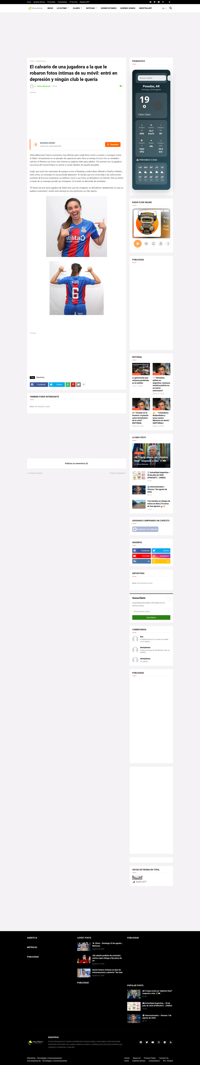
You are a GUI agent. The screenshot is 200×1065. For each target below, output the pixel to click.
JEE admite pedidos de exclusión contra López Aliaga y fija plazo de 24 (107, 958)
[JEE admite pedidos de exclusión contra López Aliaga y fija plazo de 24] (83, 958)
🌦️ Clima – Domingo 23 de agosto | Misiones (107, 944)
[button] (164, 8)
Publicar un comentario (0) (76, 463)
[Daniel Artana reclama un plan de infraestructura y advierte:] (83, 973)
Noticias (90, 8)
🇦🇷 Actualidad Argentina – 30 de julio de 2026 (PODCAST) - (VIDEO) (158, 475)
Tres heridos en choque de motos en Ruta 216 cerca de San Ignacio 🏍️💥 (158, 503)
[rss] (170, 2)
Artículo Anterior (35, 473)
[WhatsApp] (68, 384)
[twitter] (154, 2)
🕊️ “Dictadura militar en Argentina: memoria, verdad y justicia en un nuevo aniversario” (161, 384)
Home (126, 1058)
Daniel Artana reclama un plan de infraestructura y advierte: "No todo (107, 971)
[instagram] (163, 2)
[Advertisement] (100, 35)
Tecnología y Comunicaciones (54, 1061)
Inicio (29, 2)
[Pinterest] (73, 384)
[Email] (78, 384)
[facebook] (150, 2)
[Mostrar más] (83, 384)
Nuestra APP (84, 2)
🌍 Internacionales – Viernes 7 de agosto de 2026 (157, 489)
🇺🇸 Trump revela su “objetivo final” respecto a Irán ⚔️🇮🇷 (157, 992)
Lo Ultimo (62, 8)
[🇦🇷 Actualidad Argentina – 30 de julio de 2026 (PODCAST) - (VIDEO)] (139, 475)
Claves (76, 8)
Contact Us (163, 1058)
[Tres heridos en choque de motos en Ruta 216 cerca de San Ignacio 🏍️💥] (139, 504)
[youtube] (159, 2)
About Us (137, 1058)
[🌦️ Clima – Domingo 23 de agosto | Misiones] (83, 946)
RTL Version (168, 1061)
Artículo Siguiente (117, 473)
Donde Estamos (108, 8)
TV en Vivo (73, 2)
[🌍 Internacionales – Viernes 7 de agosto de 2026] (139, 490)
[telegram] (164, 1042)
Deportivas (41, 61)
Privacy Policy (150, 1058)
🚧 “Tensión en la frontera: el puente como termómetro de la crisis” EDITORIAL (140, 418)
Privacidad (51, 2)
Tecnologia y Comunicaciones (49, 1058)
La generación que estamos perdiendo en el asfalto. (140, 380)
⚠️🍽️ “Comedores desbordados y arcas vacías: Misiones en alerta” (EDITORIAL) (161, 418)
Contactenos (62, 2)
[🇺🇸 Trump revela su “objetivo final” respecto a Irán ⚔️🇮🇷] (134, 994)
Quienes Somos (39, 2)
